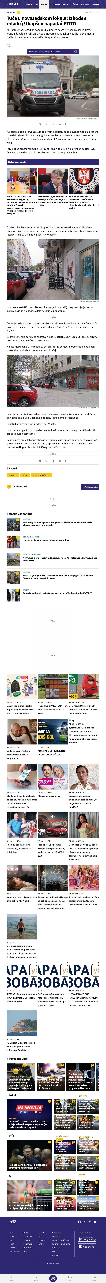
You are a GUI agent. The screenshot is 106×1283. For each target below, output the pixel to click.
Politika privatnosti (61, 1244)
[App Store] (87, 1246)
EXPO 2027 (60, 1198)
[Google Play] (87, 1239)
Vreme (41, 1244)
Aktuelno (83, 1195)
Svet (11, 1161)
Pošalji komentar (90, 487)
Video (41, 1233)
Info (11, 1233)
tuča (25, 475)
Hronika (11, 12)
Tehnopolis (27, 1244)
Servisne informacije (32, 555)
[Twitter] (84, 1222)
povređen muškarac (42, 475)
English (42, 1240)
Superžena (27, 1237)
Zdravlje (13, 1248)
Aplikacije (56, 1248)
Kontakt (55, 1255)
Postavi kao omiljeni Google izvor (45, 51)
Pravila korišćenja (60, 1240)
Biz (11, 1240)
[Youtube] (95, 1222)
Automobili (27, 1248)
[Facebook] (79, 1222)
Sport (12, 1237)
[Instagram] (90, 1222)
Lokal (25, 1251)
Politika (59, 1155)
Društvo (27, 519)
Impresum (56, 1237)
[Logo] (14, 4)
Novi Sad (13, 475)
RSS (53, 1251)
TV (40, 1237)
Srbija (82, 1174)
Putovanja (14, 1251)
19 (17, 520)
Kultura (26, 1233)
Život (12, 1244)
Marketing (56, 1233)
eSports (26, 1240)
